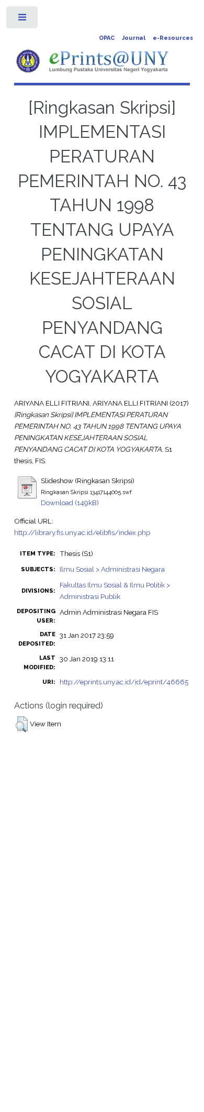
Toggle (23, 19)
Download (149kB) (70, 502)
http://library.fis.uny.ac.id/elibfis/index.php (82, 532)
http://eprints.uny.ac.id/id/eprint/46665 (124, 682)
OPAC (107, 38)
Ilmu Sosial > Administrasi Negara (112, 569)
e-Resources (173, 38)
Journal (133, 38)
